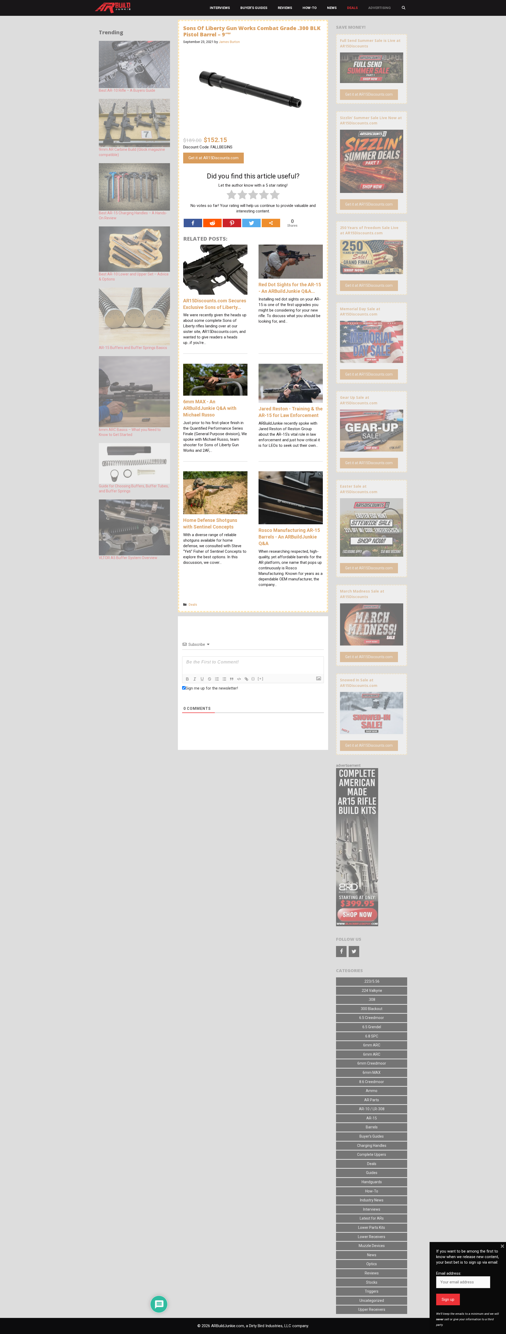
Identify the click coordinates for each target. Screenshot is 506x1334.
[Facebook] (193, 223)
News (332, 8)
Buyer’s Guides (253, 8)
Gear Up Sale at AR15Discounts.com (358, 400)
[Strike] (209, 679)
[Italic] (194, 679)
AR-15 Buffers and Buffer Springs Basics (133, 348)
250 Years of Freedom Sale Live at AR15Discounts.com (369, 230)
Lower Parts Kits (371, 1227)
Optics (371, 1264)
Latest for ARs (372, 1218)
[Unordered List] (224, 679)
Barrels (372, 1127)
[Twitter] (251, 223)
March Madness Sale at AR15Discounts (362, 594)
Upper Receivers (371, 1309)
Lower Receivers (371, 1237)
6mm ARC (371, 1045)
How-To (310, 8)
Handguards (372, 1182)
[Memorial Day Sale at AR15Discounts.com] (371, 360)
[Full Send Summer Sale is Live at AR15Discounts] (371, 80)
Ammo (371, 1091)
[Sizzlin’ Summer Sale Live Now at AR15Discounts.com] (371, 190)
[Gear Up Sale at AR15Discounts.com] (371, 449)
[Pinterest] (232, 223)
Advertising (379, 8)
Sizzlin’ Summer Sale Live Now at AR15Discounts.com (371, 120)
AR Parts (371, 1100)
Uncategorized (371, 1300)
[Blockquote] (231, 679)
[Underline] (202, 679)
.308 (371, 999)
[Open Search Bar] (403, 8)
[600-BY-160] (357, 925)
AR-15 (371, 1118)
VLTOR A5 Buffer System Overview (128, 558)
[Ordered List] (217, 679)
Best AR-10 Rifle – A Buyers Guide (127, 90)
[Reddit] (212, 223)
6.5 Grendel (371, 1027)
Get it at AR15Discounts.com (213, 158)
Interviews (220, 8)
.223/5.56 (372, 981)
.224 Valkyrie (371, 990)
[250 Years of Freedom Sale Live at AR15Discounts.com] (371, 271)
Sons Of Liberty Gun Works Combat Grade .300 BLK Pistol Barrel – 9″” (251, 31)
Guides (371, 1173)
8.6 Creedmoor (371, 1082)
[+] (261, 679)
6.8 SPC (371, 1036)
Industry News (371, 1200)
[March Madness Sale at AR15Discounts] (371, 643)
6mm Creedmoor (371, 1063)
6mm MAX (372, 1072)
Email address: (448, 1273)
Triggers (371, 1291)
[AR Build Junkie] (112, 8)
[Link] (246, 679)
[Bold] (187, 679)
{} (253, 679)
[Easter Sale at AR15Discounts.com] (371, 554)
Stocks (371, 1282)
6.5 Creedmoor (371, 1018)
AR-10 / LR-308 (372, 1109)
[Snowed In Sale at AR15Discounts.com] (371, 731)
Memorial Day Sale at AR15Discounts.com (360, 311)
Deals (352, 8)
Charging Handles (371, 1145)
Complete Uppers (371, 1154)
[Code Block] (239, 679)
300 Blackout (371, 1009)
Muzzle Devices (372, 1246)
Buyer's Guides (371, 1136)
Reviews (285, 8)
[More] (271, 223)
